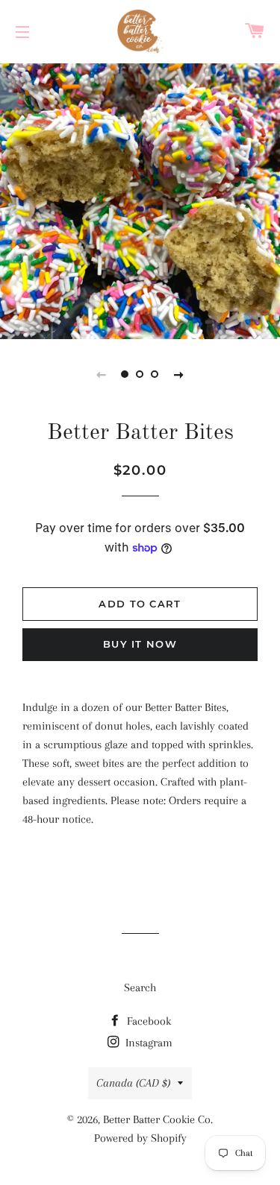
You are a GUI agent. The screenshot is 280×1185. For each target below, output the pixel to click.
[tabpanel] (140, 199)
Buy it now (140, 644)
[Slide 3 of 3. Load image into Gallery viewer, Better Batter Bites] (155, 374)
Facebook (147, 1021)
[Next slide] (179, 374)
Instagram (147, 1042)
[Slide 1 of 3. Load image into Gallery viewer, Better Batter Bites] (125, 374)
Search (140, 987)
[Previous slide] (101, 374)
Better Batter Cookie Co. (158, 1119)
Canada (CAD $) (133, 1083)
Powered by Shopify (140, 1138)
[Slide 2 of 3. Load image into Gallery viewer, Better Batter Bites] (140, 374)
